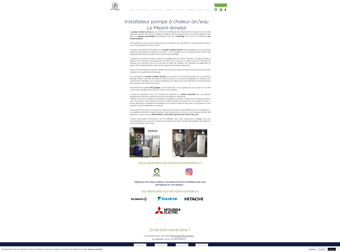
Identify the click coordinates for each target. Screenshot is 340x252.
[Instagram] (221, 9)
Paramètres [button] (312, 249)
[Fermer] (338, 249)
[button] (157, 10)
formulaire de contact (182, 235)
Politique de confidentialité (95, 249)
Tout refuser (321, 249)
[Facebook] (225, 9)
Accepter (331, 249)
